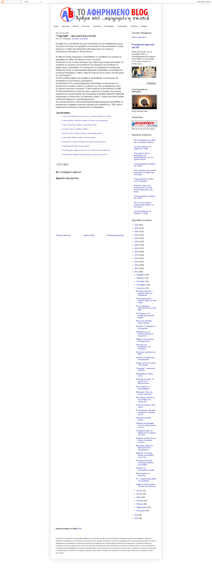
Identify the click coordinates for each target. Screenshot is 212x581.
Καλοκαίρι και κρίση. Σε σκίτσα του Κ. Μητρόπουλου (145, 381)
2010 (136, 518)
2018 (136, 252)
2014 (136, 265)
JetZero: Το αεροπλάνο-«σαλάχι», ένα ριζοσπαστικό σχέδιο (79, 125)
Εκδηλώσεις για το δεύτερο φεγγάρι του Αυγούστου (145, 334)
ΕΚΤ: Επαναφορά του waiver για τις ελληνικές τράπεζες (145, 141)
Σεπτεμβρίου (142, 285)
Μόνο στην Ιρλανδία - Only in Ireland (144, 322)
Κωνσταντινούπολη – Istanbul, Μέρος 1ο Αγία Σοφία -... (146, 300)
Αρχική (56, 26)
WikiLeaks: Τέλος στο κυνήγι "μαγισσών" (144, 393)
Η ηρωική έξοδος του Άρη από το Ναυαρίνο (144, 180)
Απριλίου (140, 501)
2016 (136, 258)
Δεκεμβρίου (141, 275)
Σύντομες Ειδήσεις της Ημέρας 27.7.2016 (142, 212)
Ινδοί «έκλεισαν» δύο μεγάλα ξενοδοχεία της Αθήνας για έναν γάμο (145, 172)
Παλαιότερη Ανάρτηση (115, 235)
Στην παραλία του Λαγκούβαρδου (143, 388)
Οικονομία (65, 26)
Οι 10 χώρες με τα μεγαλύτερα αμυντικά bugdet (145, 315)
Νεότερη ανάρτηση (63, 235)
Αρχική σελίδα (89, 235)
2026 (136, 225)
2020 (136, 245)
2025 (136, 228)
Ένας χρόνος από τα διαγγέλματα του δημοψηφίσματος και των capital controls (143, 156)
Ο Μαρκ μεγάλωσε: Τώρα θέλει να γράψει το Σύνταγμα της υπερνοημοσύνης (84, 120)
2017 (136, 255)
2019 (136, 248)
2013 (136, 268)
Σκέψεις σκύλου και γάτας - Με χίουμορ (146, 364)
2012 (136, 272)
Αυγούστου (141, 288)
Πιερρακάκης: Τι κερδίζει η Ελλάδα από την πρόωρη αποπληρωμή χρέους (84, 142)
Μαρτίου (140, 504)
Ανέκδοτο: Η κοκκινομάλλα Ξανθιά (145, 469)
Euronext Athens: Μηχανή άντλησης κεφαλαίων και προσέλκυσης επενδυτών (84, 154)
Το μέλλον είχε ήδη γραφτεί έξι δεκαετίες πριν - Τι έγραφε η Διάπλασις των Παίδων (86, 116)
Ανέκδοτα (134, 26)
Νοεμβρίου (141, 278)
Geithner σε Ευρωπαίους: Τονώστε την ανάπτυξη (146, 485)
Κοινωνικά (85, 26)
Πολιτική (76, 26)
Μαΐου (139, 497)
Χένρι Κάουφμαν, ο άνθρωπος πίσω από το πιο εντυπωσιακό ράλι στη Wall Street (86, 150)
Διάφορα (144, 26)
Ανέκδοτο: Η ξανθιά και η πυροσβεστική (145, 359)
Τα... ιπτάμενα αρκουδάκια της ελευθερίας (146, 480)
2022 (136, 238)
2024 (136, 231)
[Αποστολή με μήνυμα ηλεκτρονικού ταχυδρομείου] (58, 164)
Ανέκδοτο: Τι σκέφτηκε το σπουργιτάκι (145, 327)
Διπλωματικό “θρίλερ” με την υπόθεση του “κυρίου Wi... (145, 399)
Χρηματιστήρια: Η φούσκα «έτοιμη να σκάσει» (76, 146)
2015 (136, 262)
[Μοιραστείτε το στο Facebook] (65, 164)
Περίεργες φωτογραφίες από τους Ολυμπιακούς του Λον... (146, 425)
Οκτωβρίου (141, 281)
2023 (136, 235)
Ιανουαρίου (141, 511)
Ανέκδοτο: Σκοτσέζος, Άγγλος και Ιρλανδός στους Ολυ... (145, 455)
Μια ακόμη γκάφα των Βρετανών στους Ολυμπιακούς (144, 448)
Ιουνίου (140, 494)
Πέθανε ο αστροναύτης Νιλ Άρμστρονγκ (145, 340)
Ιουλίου (140, 491)
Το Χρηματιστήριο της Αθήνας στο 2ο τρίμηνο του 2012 (146, 433)
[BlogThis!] (60, 164)
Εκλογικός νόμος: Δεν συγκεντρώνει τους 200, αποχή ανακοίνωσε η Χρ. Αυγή (143, 188)
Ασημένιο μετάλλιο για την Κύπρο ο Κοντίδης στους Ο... (146, 440)
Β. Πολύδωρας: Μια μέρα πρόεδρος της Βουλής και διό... (145, 412)
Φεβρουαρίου (142, 507)
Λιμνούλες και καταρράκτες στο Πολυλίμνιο (143, 347)
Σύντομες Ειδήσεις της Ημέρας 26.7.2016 (142, 148)
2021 (136, 242)
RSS (80, 529)
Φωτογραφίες (109, 26)
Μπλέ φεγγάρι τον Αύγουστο (143, 474)
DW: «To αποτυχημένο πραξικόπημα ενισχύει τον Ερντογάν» (144, 205)
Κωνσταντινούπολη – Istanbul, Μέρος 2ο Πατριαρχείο (144, 293)
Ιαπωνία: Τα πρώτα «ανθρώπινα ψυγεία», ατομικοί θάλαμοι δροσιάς (82, 133)
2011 (136, 515)
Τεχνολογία (97, 26)
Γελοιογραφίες (122, 26)
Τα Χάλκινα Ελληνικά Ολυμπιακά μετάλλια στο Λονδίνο (144, 462)
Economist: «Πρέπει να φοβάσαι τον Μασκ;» (75, 129)
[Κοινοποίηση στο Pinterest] (67, 164)
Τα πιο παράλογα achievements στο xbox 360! (146, 308)
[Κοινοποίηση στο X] (62, 164)
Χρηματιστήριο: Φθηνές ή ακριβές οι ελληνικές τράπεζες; (79, 137)
